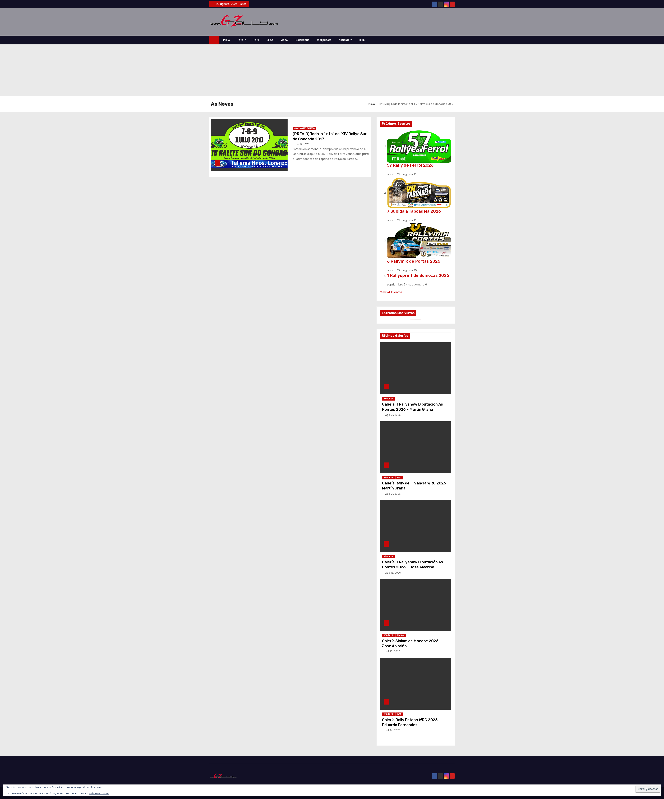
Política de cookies (99, 793)
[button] (454, 40)
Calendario (303, 40)
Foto (241, 40)
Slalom (400, 635)
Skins (270, 40)
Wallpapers (324, 40)
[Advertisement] (332, 70)
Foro (256, 40)
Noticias (344, 40)
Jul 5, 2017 (302, 144)
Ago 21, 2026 (393, 415)
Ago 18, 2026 (393, 572)
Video (284, 40)
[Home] (214, 40)
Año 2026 (388, 398)
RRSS (362, 40)
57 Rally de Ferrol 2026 (410, 165)
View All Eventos (391, 292)
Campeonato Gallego (304, 128)
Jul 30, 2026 (392, 651)
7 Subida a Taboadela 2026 (414, 211)
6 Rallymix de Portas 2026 (413, 261)
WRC (399, 477)
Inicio (226, 40)
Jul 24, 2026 (392, 730)
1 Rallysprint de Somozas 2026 (418, 275)
